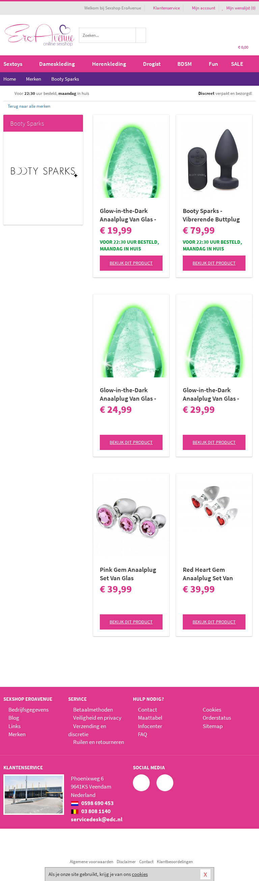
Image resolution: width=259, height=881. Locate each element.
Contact (147, 709)
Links (14, 726)
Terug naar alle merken (28, 106)
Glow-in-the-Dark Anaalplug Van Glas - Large (211, 394)
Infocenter (150, 726)
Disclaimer (126, 861)
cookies (140, 874)
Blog (13, 717)
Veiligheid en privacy (97, 717)
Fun (213, 64)
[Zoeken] (141, 35)
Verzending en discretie (87, 730)
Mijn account (203, 8)
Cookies (212, 709)
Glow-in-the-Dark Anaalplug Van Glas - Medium (128, 394)
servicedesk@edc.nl (96, 819)
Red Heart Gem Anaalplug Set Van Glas (208, 573)
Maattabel (150, 717)
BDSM (184, 64)
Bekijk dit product (131, 263)
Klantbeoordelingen (175, 861)
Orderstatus (217, 717)
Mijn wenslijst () (240, 8)
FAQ (142, 734)
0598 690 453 (97, 803)
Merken (17, 734)
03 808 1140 (95, 811)
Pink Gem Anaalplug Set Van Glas (128, 573)
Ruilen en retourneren (98, 742)
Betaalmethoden (93, 709)
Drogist (152, 64)
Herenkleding (109, 64)
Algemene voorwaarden (91, 861)
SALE (237, 64)
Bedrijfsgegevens (28, 709)
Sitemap (213, 726)
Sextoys (12, 64)
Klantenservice (166, 8)
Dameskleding (57, 64)
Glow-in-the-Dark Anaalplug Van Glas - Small (128, 215)
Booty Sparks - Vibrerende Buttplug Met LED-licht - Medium (211, 215)
